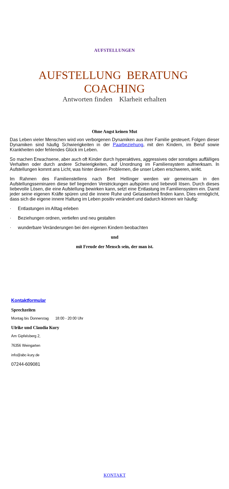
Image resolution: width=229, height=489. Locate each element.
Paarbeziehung (128, 144)
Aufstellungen (114, 50)
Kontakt (115, 475)
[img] (114, 29)
